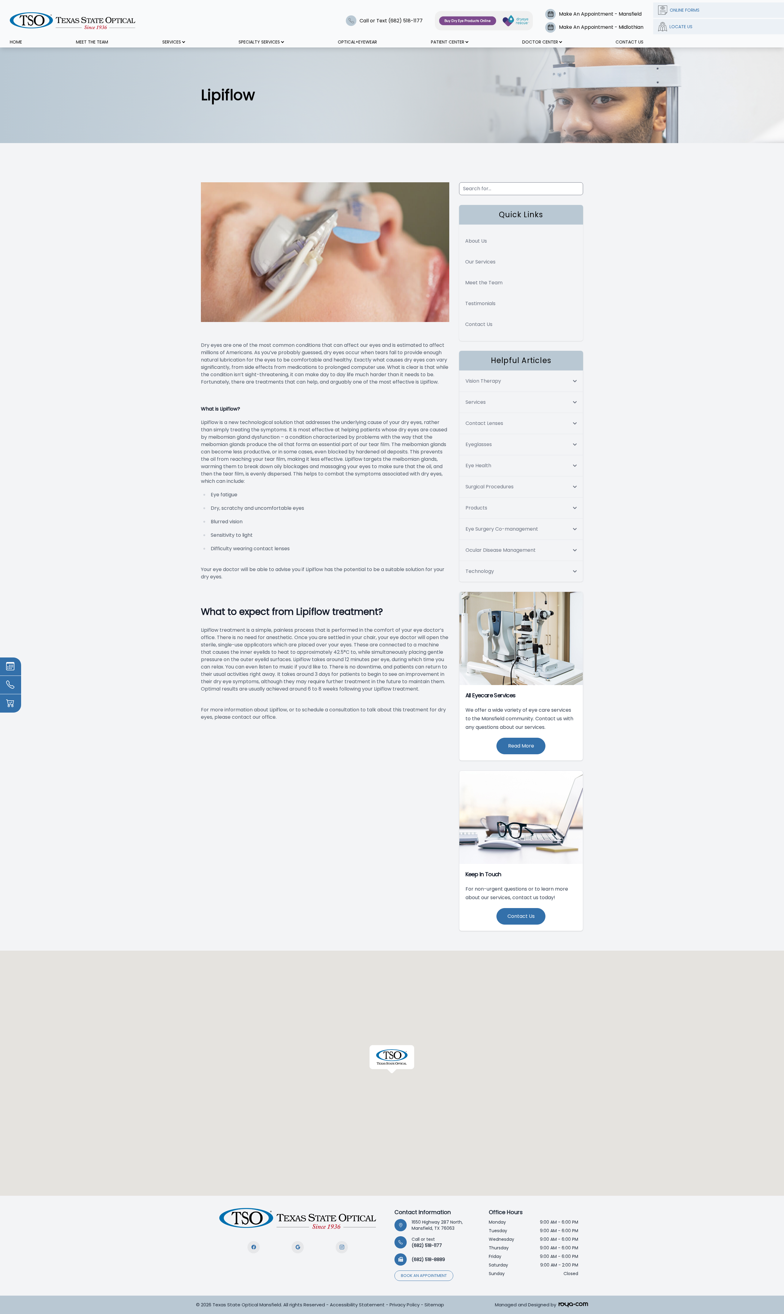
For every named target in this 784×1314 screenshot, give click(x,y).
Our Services (480, 261)
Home (16, 42)
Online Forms (684, 10)
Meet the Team (484, 282)
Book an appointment (424, 1275)
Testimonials (480, 303)
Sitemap (434, 1304)
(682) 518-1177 (427, 1242)
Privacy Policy (405, 1304)
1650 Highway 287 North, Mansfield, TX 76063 (437, 1225)
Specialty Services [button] (259, 42)
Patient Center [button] (447, 42)
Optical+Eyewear (357, 42)
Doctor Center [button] (540, 42)
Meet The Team (92, 42)
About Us (476, 240)
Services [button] (171, 42)
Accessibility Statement (357, 1304)
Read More (521, 745)
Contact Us (629, 42)
